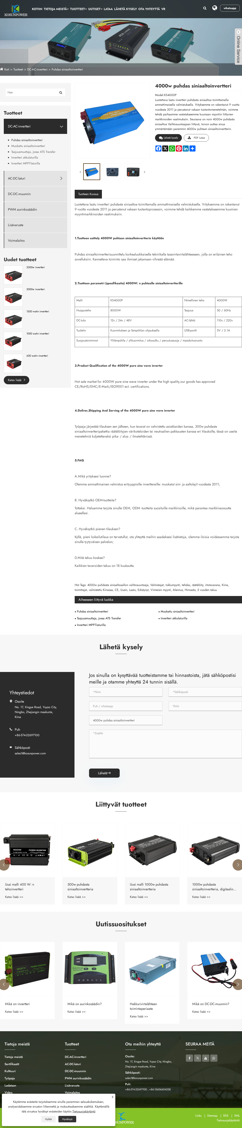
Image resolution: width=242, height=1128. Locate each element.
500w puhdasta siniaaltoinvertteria (18, 887)
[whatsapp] (213, 1058)
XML (237, 1115)
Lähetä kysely (125, 9)
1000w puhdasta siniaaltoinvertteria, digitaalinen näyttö (152, 887)
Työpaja (10, 1078)
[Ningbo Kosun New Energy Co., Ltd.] (15, 10)
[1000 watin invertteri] (13, 341)
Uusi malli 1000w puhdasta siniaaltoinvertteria (86, 887)
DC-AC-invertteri (37, 69)
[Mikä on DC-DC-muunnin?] (152, 969)
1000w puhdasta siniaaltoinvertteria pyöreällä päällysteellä (212, 887)
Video (8, 1092)
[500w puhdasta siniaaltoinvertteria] (27, 850)
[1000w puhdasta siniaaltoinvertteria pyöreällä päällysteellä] (214, 850)
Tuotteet (77, 9)
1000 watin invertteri (37, 333)
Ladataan (10, 1085)
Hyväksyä (67, 1119)
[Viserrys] (197, 1058)
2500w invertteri (35, 267)
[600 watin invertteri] (13, 363)
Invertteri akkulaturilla (24, 157)
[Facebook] (189, 1058)
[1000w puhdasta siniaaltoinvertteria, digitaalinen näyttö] (152, 850)
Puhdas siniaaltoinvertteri (67, 69)
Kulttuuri (10, 1071)
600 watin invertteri (37, 356)
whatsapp (230, 8)
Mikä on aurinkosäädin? (22, 1004)
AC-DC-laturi (16, 178)
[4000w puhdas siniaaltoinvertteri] (91, 171)
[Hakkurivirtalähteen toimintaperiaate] (90, 969)
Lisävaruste (15, 225)
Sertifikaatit (12, 1064)
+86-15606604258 (160, 1089)
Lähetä (104, 773)
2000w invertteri (35, 289)
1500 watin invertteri (37, 311)
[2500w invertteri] (13, 275)
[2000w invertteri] (13, 297)
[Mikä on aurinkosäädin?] (27, 969)
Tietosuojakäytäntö (228, 1120)
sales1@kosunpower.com (30, 753)
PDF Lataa (199, 138)
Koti (6, 69)
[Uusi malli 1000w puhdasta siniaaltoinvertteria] (90, 850)
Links (198, 1115)
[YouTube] (205, 1058)
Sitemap (212, 1115)
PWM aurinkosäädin (22, 209)
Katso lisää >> (14, 897)
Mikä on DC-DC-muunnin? (148, 1004)
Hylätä (48, 1119)
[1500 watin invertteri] (13, 319)
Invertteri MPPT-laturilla (25, 163)
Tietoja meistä (55, 9)
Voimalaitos (16, 240)
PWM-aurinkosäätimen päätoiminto (208, 1006)
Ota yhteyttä (149, 9)
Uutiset (94, 9)
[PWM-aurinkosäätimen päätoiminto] (214, 969)
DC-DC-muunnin (19, 194)
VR (163, 9)
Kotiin (37, 9)
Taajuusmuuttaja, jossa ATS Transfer (33, 152)
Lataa (108, 9)
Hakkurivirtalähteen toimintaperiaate (81, 1006)
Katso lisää (15, 380)
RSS (225, 1115)
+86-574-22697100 (27, 735)
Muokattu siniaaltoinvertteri (28, 146)
